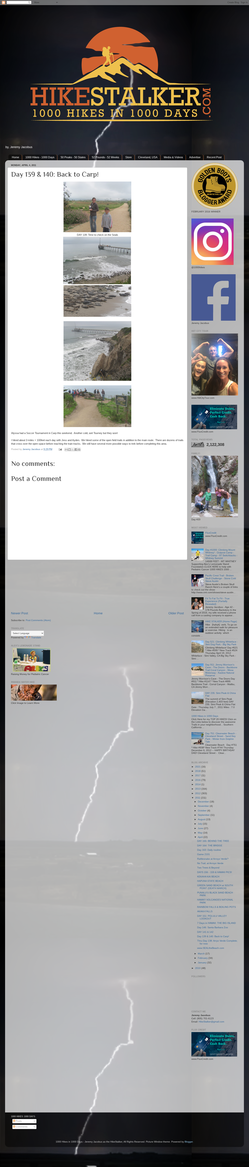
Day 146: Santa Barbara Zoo (212, 927)
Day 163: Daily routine (209, 850)
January (202, 962)
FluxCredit (210, 533)
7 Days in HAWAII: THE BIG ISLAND (216, 923)
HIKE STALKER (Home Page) (221, 621)
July (200, 824)
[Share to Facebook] (76, 449)
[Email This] (66, 449)
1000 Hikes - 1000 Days (39, 157)
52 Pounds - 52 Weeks (105, 157)
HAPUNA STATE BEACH (210, 881)
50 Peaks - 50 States (73, 157)
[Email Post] (60, 449)
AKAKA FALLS (204, 911)
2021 (198, 766)
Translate (36, 637)
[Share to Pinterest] (79, 449)
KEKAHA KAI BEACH (208, 876)
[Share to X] (72, 449)
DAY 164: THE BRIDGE (209, 845)
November (204, 806)
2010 (198, 968)
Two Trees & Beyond (208, 867)
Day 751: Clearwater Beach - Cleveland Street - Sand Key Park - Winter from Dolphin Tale (220, 737)
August (202, 819)
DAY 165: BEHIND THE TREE (213, 841)
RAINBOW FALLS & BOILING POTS (216, 907)
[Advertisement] (97, 585)
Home (15, 157)
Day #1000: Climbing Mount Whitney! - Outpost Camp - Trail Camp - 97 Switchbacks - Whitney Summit (221, 554)
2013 (198, 789)
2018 (198, 771)
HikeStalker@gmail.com (211, 1021)
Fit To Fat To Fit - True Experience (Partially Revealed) (217, 601)
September (204, 815)
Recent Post (214, 157)
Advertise (195, 157)
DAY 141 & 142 (205, 932)
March (201, 953)
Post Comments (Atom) (38, 620)
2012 (198, 793)
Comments (21, 1126)
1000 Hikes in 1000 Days (204, 716)
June (201, 828)
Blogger (189, 1141)
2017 (198, 775)
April (200, 837)
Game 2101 (203, 854)
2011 (198, 798)
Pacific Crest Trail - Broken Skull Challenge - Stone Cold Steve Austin (220, 578)
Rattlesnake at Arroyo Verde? (213, 859)
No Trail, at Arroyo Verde (210, 863)
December (204, 801)
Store (128, 157)
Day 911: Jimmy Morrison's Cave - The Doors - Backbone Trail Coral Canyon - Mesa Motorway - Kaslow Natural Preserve (221, 670)
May (200, 832)
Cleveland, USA (148, 157)
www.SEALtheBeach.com (210, 948)
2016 (198, 780)
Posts (18, 1121)
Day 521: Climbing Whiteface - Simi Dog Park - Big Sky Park (221, 643)
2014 (198, 784)
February (203, 958)
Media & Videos (173, 157)
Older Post (176, 613)
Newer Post (19, 613)
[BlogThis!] (69, 449)
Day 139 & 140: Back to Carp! (213, 936)
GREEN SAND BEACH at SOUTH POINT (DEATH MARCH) (215, 886)
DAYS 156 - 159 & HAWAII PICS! (214, 872)
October (202, 810)
